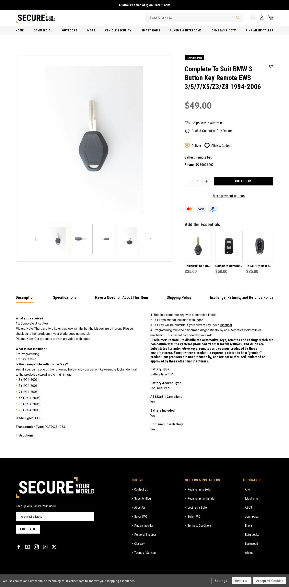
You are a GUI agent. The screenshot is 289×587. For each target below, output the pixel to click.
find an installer (259, 30)
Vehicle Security (118, 30)
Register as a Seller (200, 489)
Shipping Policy (179, 297)
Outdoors (70, 30)
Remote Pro (204, 157)
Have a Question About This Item (121, 297)
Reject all (241, 581)
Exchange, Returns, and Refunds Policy (241, 297)
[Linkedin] (45, 547)
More (91, 30)
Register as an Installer (201, 498)
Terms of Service (145, 553)
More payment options (229, 196)
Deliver (196, 146)
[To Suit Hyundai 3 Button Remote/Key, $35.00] (259, 246)
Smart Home (150, 30)
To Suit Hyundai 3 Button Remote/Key (259, 266)
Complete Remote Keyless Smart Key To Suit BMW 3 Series (227, 266)
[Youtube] (27, 547)
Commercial (43, 30)
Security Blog (142, 498)
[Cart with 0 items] (269, 18)
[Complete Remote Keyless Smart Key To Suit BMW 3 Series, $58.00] (228, 246)
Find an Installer (143, 525)
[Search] (238, 17)
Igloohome (251, 498)
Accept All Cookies (269, 581)
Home (20, 30)
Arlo (247, 489)
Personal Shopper (145, 535)
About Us (139, 507)
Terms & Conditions (200, 525)
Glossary (139, 544)
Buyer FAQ (140, 516)
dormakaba (252, 516)
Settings (221, 581)
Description (25, 297)
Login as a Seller (198, 507)
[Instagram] (36, 547)
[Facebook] (19, 547)
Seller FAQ (194, 516)
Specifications (64, 297)
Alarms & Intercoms (186, 30)
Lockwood (251, 544)
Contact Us (141, 489)
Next (150, 239)
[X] (54, 547)
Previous (36, 239)
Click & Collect (221, 146)
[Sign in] (262, 18)
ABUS (248, 507)
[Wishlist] (253, 18)
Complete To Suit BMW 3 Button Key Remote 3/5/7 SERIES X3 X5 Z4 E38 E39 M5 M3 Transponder (198, 266)
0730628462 (205, 164)
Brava (248, 525)
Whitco (249, 553)
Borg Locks (252, 535)
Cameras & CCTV (224, 30)
